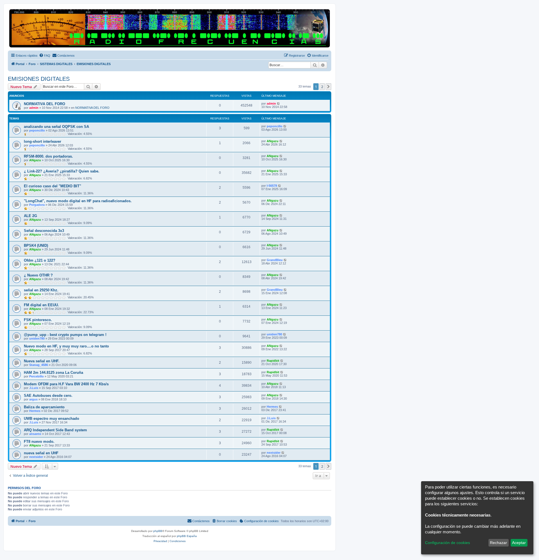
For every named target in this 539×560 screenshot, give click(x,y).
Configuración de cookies (447, 542)
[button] (328, 86)
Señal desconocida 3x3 (44, 231)
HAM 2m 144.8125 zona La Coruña (53, 372)
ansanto (35, 433)
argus (33, 399)
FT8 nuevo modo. (39, 441)
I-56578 (272, 185)
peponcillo (37, 130)
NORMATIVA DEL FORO (44, 104)
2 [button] (322, 86)
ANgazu (272, 141)
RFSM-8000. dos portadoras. (48, 156)
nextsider (36, 456)
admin (33, 107)
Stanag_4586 (38, 365)
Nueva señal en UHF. (42, 361)
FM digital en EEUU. (41, 305)
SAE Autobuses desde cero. (48, 395)
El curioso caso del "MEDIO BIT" (52, 186)
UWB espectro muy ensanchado (51, 418)
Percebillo (36, 376)
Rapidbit (273, 360)
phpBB (157, 531)
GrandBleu (275, 260)
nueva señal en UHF (41, 453)
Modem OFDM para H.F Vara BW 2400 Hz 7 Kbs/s (66, 384)
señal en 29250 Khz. (41, 290)
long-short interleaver (42, 141)
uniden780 (37, 338)
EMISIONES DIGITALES (39, 79)
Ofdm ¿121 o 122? (39, 260)
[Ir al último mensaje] (278, 103)
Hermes (34, 410)
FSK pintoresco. (38, 320)
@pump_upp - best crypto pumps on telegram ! (65, 335)
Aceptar (519, 542)
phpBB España (187, 536)
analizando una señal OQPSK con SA (56, 127)
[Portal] (169, 28)
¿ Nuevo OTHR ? (38, 275)
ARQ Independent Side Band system (55, 430)
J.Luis (33, 388)
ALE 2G (30, 216)
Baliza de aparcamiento (44, 407)
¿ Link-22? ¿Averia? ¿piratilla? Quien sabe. (61, 171)
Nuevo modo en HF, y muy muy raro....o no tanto (66, 346)
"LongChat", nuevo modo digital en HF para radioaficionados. (78, 201)
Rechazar (498, 542)
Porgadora (37, 204)
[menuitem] (44, 55)
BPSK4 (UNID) (36, 245)
